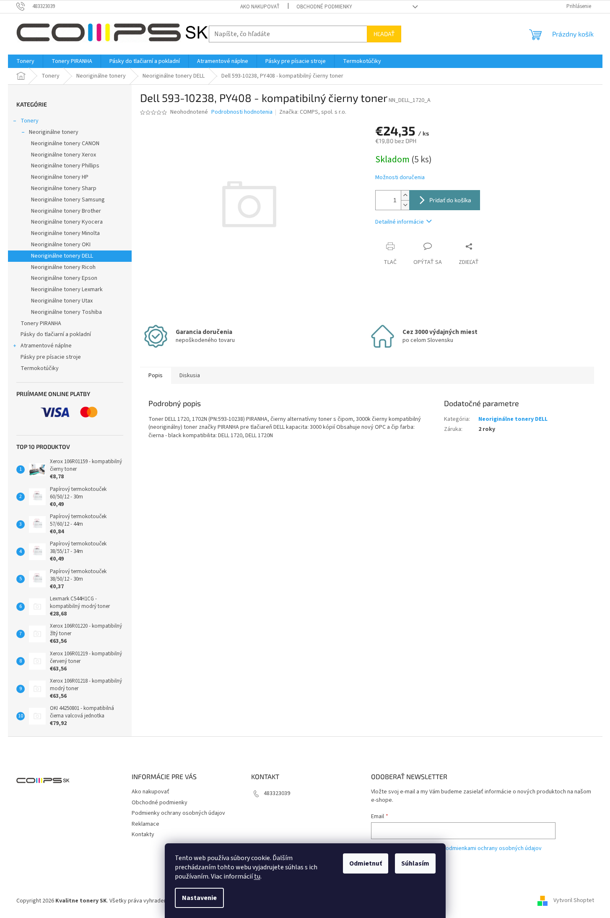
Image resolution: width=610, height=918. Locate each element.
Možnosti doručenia (400, 178)
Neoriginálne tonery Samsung (68, 200)
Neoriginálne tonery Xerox (63, 155)
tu (257, 876)
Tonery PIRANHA (41, 323)
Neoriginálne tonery (53, 132)
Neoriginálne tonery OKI (61, 244)
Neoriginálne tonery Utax (62, 301)
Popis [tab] (155, 375)
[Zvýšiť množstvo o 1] (405, 195)
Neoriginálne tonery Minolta (65, 233)
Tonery (30, 121)
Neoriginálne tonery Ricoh (63, 267)
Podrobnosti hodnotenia (242, 112)
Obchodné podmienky (324, 6)
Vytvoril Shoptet (573, 901)
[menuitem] (25, 61)
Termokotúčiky (40, 368)
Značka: (312, 112)
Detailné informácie (399, 222)
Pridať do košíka (450, 199)
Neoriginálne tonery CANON (65, 143)
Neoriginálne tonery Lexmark (67, 289)
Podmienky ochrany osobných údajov (178, 813)
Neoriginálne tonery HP (59, 177)
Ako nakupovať (260, 6)
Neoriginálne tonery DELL (62, 256)
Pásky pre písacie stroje (51, 357)
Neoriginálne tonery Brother (66, 211)
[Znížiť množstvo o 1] (405, 205)
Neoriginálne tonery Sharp (63, 188)
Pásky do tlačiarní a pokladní (56, 334)
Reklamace (145, 824)
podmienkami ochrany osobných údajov (492, 848)
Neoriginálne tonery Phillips (65, 166)
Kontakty (143, 834)
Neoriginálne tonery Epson (64, 278)
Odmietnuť (365, 863)
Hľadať (384, 33)
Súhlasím (415, 863)
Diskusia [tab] (189, 375)
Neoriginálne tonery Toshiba (66, 312)
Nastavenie (199, 897)
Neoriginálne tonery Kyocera (67, 222)
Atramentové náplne (46, 346)
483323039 (277, 793)
